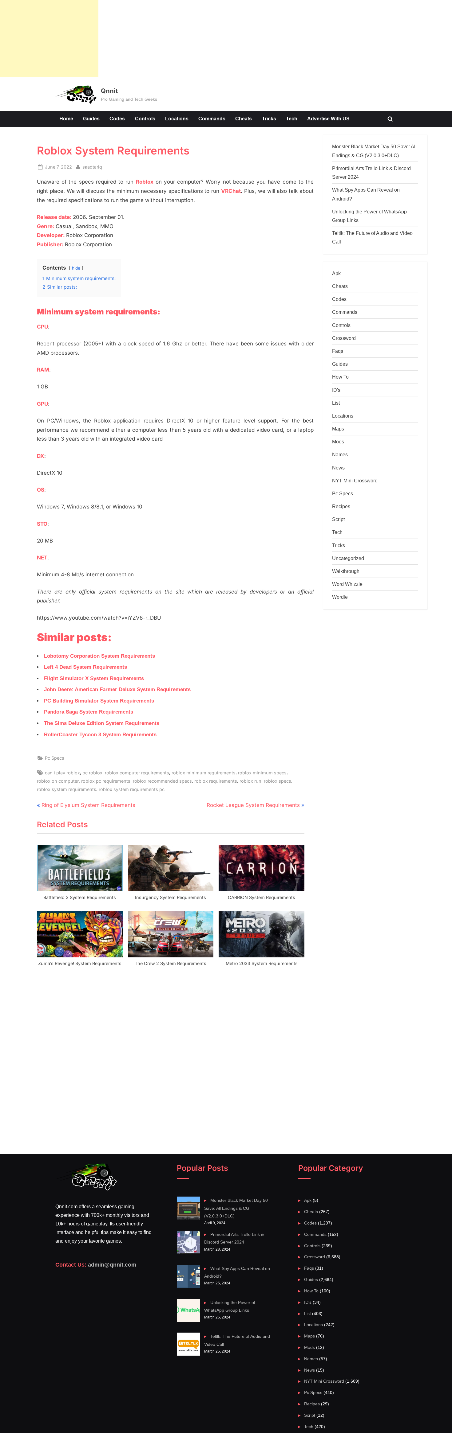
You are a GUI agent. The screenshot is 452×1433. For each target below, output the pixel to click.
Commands (211, 118)
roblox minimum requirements (204, 772)
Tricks (269, 118)
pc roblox (92, 772)
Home (66, 118)
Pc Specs (54, 758)
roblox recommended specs (162, 781)
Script (338, 519)
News (338, 467)
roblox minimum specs (262, 772)
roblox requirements (215, 781)
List (336, 403)
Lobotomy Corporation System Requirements (99, 656)
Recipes (341, 506)
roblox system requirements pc (132, 789)
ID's (336, 390)
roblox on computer (58, 781)
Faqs (337, 351)
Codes (117, 118)
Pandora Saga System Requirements (88, 712)
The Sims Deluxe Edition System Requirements (101, 723)
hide (76, 268)
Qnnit (109, 91)
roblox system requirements (66, 789)
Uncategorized (348, 558)
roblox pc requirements (105, 781)
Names (340, 454)
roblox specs (277, 781)
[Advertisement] (49, 38)
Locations (176, 118)
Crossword (344, 338)
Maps (338, 428)
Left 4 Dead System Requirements (85, 667)
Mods (338, 441)
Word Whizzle (347, 584)
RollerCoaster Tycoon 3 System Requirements (100, 735)
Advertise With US (328, 118)
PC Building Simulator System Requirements (99, 701)
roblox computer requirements (137, 772)
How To (340, 377)
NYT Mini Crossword (355, 480)
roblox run (250, 781)
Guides (91, 118)
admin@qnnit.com (112, 1265)
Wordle (340, 597)
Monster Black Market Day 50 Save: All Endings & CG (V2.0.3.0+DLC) (236, 1208)
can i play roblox (62, 772)
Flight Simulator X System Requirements (94, 678)
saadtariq (92, 166)
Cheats (243, 118)
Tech (291, 118)
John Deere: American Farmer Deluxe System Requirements (117, 689)
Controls (145, 118)
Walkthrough (345, 571)
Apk (336, 273)
